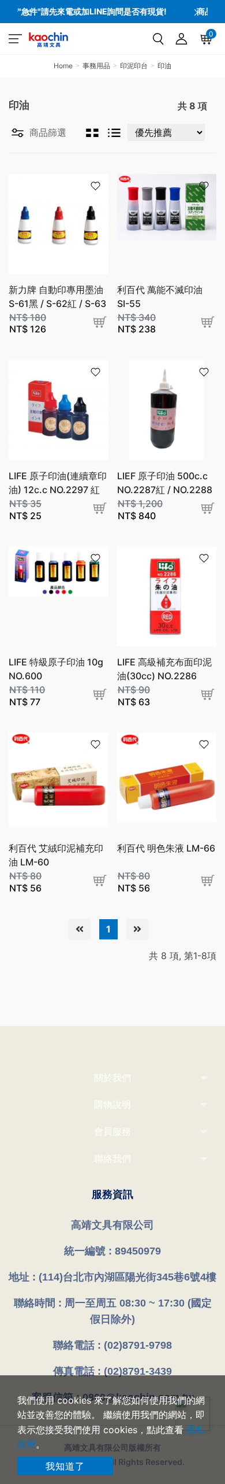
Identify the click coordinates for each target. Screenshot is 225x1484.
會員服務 (112, 1131)
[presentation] (28, 11)
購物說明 (112, 1104)
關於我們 (112, 1077)
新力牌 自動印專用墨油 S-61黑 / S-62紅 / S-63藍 (57, 303)
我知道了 (65, 1466)
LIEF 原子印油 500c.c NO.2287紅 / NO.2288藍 (164, 489)
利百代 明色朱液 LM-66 (166, 848)
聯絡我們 (112, 1158)
